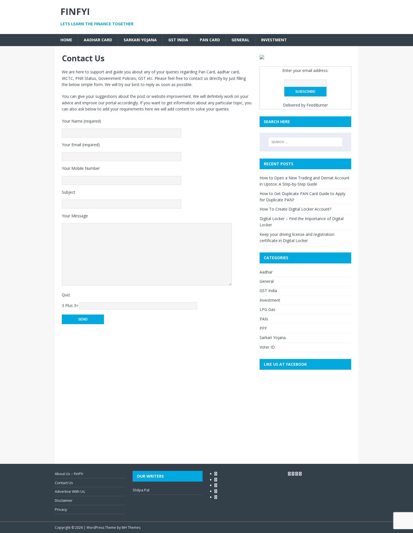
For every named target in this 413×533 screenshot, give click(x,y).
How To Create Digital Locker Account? (295, 209)
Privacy (61, 509)
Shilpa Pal (141, 490)
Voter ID (267, 347)
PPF (263, 328)
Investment (274, 39)
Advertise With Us (70, 491)
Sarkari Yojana (140, 39)
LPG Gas (267, 309)
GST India (178, 39)
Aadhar (266, 272)
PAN (264, 319)
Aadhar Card (98, 39)
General (240, 39)
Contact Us (64, 482)
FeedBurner (317, 105)
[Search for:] (305, 142)
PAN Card (210, 39)
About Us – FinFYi (69, 473)
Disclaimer (63, 500)
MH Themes (131, 527)
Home (66, 39)
